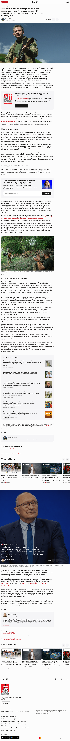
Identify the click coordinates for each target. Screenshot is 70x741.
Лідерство (5, 407)
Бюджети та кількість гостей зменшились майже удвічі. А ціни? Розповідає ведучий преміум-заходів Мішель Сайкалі (21, 393)
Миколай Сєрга (12, 437)
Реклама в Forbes (15, 727)
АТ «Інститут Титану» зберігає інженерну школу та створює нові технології (11, 478)
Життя (2, 6)
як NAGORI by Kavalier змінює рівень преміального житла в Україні (51, 478)
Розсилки (14, 714)
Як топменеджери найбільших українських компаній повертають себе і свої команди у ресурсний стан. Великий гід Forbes (20, 403)
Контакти (3, 709)
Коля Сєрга (18, 453)
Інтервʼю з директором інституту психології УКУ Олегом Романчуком (20, 372)
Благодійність (25, 727)
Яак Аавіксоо (18, 639)
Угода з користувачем (14, 709)
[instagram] (61, 679)
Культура (4, 453)
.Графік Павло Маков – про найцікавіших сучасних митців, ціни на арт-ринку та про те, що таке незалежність (21, 383)
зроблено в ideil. (64, 738)
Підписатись (46, 193)
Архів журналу (5, 727)
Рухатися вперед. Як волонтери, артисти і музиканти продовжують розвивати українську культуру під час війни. (20, 413)
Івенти (27, 711)
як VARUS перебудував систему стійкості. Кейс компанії (30, 477)
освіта (12, 639)
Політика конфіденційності (8, 716)
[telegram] (64, 679)
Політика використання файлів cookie (11, 719)
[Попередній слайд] (63, 645)
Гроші (4, 367)
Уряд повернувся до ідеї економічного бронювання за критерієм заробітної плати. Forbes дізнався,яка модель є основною (22, 363)
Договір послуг (19, 711)
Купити (21, 105)
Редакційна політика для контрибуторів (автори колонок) (13, 724)
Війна (13, 453)
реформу (5, 583)
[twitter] (55, 679)
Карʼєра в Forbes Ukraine (7, 711)
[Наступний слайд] (67, 459)
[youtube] (67, 679)
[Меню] (67, 2)
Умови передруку (5, 714)
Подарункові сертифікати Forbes (9, 730)
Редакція (23, 721)
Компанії (3, 482)
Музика (9, 453)
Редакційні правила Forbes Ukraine (10, 721)
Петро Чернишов (6, 639)
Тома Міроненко (9, 559)
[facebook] (58, 679)
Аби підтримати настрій (8, 121)
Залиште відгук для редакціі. (9, 448)
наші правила (46, 425)
